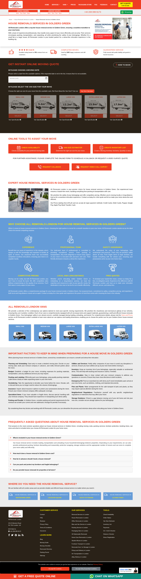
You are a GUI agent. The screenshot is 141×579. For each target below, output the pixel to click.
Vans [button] (65, 5)
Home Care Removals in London (82, 537)
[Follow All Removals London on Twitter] (12, 535)
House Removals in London (80, 517)
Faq (95, 5)
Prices (73, 5)
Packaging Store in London (80, 531)
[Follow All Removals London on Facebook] (9, 535)
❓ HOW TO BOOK (123, 65)
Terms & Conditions (46, 527)
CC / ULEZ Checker (109, 531)
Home (47, 5)
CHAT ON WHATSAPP (109, 576)
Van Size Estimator (109, 521)
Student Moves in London (79, 540)
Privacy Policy (98, 564)
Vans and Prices (127, 315)
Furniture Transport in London (81, 544)
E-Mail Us (13, 529)
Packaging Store (85, 5)
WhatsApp (128, 12)
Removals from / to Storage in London (83, 547)
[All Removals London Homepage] (15, 4)
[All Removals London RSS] (23, 535)
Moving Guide (44, 542)
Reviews (42, 521)
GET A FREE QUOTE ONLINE (36, 576)
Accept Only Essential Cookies (86, 569)
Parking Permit (44, 552)
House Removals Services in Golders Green (48, 19)
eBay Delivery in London (79, 557)
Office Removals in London (80, 521)
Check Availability (108, 514)
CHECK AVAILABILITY (28, 149)
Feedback (103, 5)
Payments (106, 527)
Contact (113, 5)
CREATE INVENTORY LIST (112, 149)
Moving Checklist (45, 546)
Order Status (107, 517)
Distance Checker (108, 534)
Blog (41, 539)
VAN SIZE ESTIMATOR (70, 149)
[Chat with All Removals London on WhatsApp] (92, 576)
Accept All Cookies (55, 569)
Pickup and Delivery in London (81, 550)
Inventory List (107, 524)
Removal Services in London (80, 514)
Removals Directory (46, 549)
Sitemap (42, 555)
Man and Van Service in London (81, 524)
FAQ (41, 517)
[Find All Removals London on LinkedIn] (19, 535)
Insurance (43, 531)
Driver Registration (109, 537)
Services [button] (55, 5)
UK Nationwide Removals (79, 534)
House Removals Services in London (24, 19)
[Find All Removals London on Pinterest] (16, 535)
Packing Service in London (80, 527)
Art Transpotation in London (80, 553)
